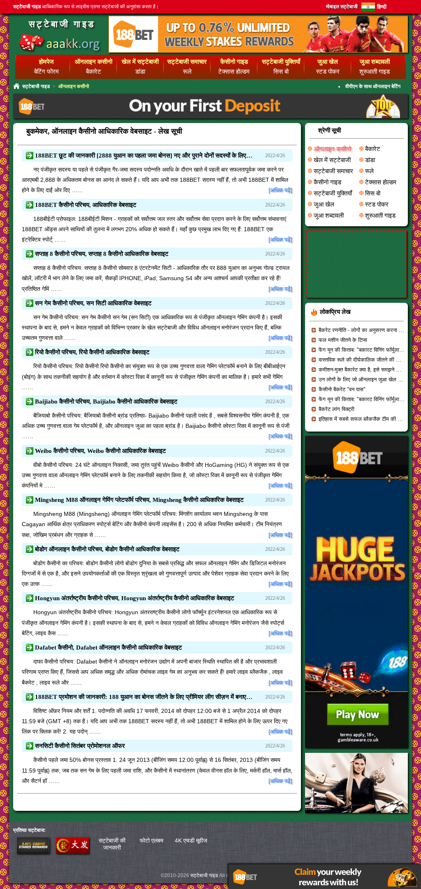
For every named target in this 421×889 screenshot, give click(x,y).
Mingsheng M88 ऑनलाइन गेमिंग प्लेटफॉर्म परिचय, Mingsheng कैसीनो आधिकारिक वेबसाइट (139, 500)
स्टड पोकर (328, 71)
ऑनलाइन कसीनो (332, 149)
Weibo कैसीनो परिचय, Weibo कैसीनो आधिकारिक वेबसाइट (100, 451)
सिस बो (281, 71)
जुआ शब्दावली (329, 215)
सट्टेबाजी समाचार (333, 171)
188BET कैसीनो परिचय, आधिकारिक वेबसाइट (85, 205)
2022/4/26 (275, 155)
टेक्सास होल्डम (234, 71)
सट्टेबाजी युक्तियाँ (333, 193)
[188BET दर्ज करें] (32, 851)
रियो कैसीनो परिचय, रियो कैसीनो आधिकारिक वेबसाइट (92, 352)
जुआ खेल (324, 204)
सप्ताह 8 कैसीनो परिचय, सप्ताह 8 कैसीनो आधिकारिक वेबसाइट (102, 254)
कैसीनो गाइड (327, 182)
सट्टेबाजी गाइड (62, 24)
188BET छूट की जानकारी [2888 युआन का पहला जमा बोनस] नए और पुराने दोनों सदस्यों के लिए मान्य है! (144, 155)
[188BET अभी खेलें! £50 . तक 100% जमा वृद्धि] (356, 750)
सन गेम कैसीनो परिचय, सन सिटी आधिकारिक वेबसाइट (93, 303)
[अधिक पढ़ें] (280, 190)
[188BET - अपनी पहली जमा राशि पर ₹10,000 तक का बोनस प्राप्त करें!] (210, 117)
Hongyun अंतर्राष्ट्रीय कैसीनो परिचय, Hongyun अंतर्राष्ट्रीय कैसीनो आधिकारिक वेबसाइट (134, 598)
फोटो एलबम (151, 840)
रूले (187, 71)
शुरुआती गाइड (374, 71)
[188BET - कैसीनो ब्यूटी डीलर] (356, 815)
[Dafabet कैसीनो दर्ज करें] (72, 851)
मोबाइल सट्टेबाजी (342, 6)
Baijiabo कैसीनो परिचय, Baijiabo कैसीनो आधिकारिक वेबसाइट (106, 401)
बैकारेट (93, 71)
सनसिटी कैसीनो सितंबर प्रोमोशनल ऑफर (80, 746)
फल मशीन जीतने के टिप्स (343, 340)
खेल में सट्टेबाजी (332, 160)
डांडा (140, 71)
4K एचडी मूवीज (191, 840)
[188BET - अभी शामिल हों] (258, 51)
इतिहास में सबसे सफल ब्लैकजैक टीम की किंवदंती (365, 419)
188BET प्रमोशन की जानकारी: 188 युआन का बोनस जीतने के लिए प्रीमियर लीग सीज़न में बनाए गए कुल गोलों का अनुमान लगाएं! (144, 697)
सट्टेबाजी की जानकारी (112, 844)
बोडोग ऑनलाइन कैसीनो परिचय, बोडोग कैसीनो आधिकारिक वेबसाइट (107, 549)
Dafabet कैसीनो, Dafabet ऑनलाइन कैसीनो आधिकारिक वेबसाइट (108, 647)
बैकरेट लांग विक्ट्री (336, 409)
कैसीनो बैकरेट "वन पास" (342, 389)
